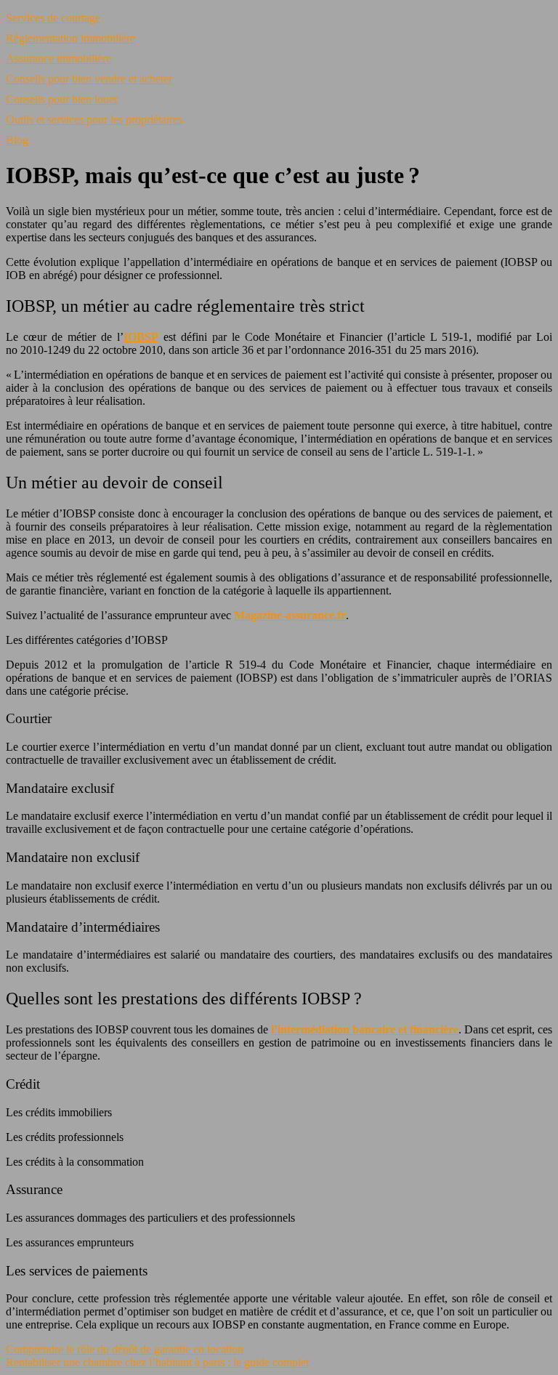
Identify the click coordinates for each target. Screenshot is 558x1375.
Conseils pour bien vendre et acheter (89, 79)
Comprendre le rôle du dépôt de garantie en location (124, 1349)
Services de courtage (53, 18)
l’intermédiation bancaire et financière (364, 1029)
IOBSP (141, 337)
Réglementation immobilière (70, 38)
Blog (17, 140)
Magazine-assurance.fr (290, 615)
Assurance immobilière (58, 58)
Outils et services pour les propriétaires (94, 119)
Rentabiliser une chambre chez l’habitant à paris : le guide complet (157, 1362)
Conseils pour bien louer (62, 99)
